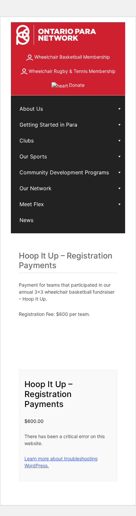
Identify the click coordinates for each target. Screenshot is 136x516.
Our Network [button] (35, 188)
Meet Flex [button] (31, 204)
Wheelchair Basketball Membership (72, 57)
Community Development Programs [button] (64, 172)
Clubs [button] (26, 140)
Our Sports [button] (33, 156)
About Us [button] (31, 108)
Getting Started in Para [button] (48, 124)
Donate (77, 85)
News (26, 220)
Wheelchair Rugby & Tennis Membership (72, 71)
